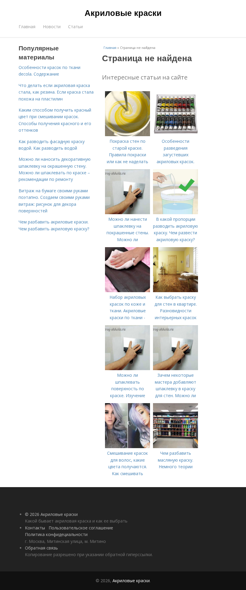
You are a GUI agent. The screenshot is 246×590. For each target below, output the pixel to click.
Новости (52, 26)
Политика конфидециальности (56, 534)
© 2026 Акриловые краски (51, 514)
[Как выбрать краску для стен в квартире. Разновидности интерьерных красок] (175, 290)
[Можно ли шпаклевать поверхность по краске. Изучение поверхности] (127, 368)
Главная (27, 26)
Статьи (75, 26)
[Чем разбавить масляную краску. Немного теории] (175, 446)
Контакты (35, 528)
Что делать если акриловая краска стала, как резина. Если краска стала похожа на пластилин (56, 92)
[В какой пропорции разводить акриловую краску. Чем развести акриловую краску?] (175, 212)
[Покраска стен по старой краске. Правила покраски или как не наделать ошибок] (127, 134)
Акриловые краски (123, 12)
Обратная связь (41, 548)
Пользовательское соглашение (81, 528)
